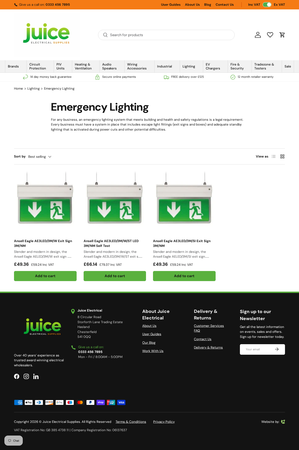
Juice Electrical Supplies (61, 422)
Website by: (270, 422)
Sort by (20, 156)
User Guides (171, 4)
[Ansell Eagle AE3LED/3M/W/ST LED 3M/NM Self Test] (115, 203)
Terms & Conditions (131, 422)
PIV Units (60, 66)
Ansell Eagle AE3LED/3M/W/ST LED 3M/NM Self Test (111, 243)
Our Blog (148, 342)
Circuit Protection (37, 66)
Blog (207, 4)
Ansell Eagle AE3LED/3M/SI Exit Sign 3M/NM (182, 243)
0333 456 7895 (58, 4)
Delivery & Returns (208, 347)
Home (18, 88)
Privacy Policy (164, 422)
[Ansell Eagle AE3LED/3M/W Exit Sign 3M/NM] (45, 203)
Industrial (164, 66)
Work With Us (153, 351)
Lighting (189, 66)
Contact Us (225, 4)
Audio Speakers (109, 66)
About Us (192, 4)
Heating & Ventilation (83, 66)
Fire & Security (237, 66)
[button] (282, 35)
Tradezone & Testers (264, 66)
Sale (288, 66)
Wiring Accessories (137, 66)
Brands (13, 66)
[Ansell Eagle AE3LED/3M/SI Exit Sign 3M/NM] (184, 203)
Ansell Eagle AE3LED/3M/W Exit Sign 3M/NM (43, 243)
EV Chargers (213, 66)
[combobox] (166, 35)
